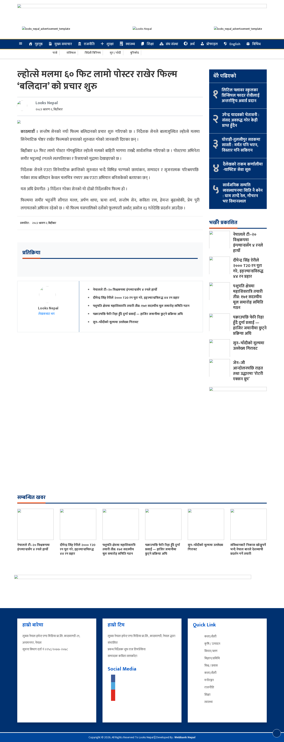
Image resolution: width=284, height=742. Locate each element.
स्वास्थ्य (208, 702)
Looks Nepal (47, 102)
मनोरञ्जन (209, 680)
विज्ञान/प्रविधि (212, 658)
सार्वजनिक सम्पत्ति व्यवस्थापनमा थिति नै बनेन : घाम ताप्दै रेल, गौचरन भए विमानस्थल (243, 193)
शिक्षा (207, 694)
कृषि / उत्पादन (212, 643)
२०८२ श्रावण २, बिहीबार (49, 109)
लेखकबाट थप (47, 314)
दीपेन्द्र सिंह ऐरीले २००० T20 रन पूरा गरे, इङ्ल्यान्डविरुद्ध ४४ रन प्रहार (136, 298)
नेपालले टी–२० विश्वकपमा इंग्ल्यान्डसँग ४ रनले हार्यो (125, 290)
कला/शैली (210, 636)
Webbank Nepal (184, 737)
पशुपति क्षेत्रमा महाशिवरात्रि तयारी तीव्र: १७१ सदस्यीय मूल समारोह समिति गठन (141, 306)
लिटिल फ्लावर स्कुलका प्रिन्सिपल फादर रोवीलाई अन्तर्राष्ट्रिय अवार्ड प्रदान (240, 95)
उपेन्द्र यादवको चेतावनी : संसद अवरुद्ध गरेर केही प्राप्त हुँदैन (240, 120)
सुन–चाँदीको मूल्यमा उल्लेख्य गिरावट (115, 322)
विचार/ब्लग (210, 651)
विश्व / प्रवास (211, 665)
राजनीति (209, 687)
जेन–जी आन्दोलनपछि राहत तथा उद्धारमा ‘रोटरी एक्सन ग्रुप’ (248, 371)
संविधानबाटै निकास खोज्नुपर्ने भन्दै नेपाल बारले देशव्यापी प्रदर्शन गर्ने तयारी (248, 549)
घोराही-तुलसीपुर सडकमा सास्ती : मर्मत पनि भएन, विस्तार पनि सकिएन (241, 145)
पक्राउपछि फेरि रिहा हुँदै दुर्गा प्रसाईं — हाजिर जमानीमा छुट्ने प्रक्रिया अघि (138, 314)
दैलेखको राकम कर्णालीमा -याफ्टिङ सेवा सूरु (243, 167)
